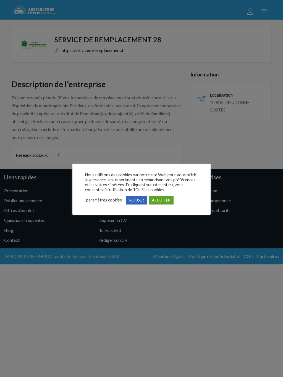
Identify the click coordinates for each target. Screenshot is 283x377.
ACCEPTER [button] (161, 200)
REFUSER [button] (136, 200)
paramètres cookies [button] (104, 200)
